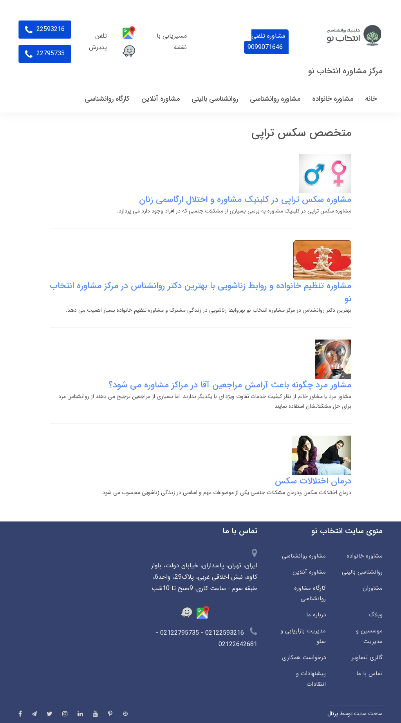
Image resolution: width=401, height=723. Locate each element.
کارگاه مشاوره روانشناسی (310, 593)
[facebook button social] (20, 713)
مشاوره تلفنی (266, 41)
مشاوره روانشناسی (304, 556)
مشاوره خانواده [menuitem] (332, 98)
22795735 (49, 53)
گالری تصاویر (367, 657)
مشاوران (373, 588)
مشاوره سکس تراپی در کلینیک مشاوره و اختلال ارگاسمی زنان (245, 199)
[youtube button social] (95, 713)
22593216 (49, 29)
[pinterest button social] (110, 713)
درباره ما (316, 614)
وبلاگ (375, 614)
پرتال (332, 713)
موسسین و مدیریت (369, 636)
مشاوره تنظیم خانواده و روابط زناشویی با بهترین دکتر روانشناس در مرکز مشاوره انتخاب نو (200, 292)
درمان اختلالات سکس (313, 481)
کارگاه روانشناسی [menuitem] (107, 98)
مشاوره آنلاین (309, 572)
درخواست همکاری (304, 657)
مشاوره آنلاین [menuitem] (160, 98)
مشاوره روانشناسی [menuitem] (275, 98)
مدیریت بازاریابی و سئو (303, 636)
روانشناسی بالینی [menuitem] (214, 98)
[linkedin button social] (80, 713)
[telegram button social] (34, 713)
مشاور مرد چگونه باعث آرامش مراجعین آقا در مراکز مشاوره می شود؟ (229, 385)
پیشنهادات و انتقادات (311, 679)
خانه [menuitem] (371, 98)
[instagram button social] (65, 713)
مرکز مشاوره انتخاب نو (345, 71)
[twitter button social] (49, 713)
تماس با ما (369, 673)
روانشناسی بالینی (362, 572)
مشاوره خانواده (365, 556)
